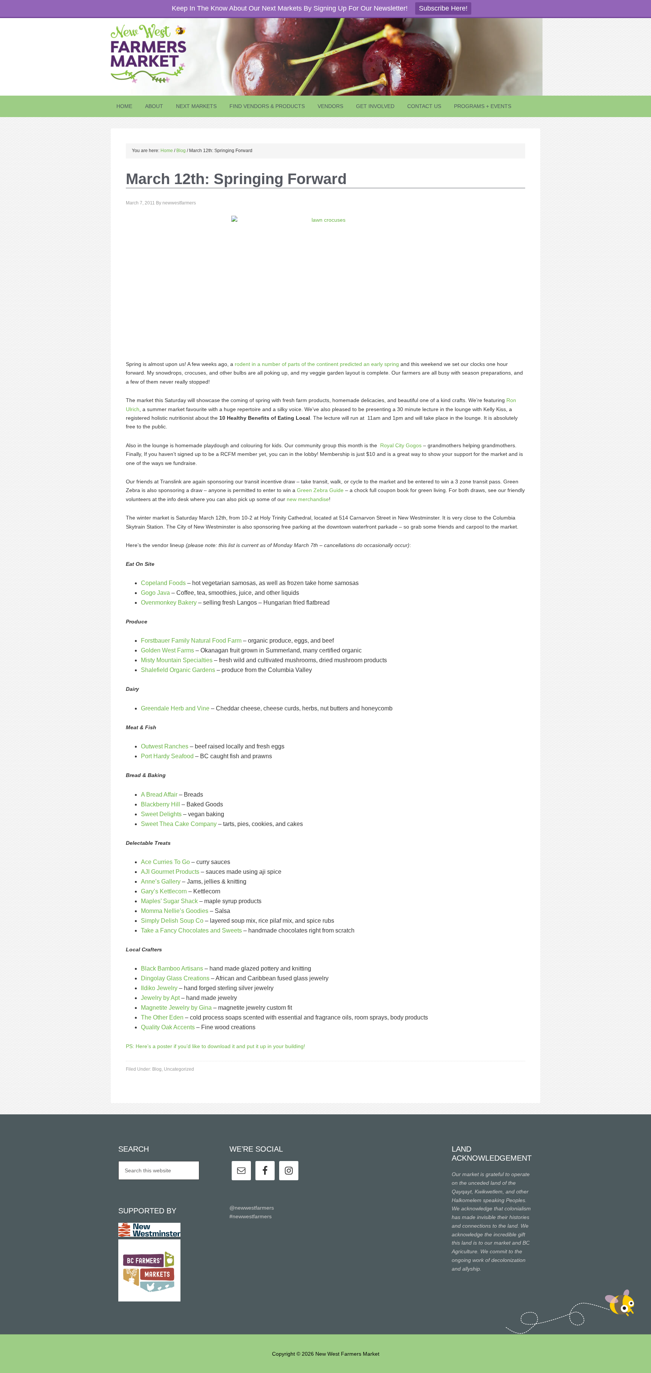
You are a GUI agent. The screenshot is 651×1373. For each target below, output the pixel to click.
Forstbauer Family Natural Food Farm (191, 640)
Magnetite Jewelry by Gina (176, 1007)
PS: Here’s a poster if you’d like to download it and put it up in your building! (215, 1046)
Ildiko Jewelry (159, 988)
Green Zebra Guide (320, 490)
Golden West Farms (168, 650)
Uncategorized (179, 1069)
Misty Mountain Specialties (177, 660)
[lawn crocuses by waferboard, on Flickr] (325, 283)
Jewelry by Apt (160, 998)
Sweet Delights (162, 814)
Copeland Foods (163, 583)
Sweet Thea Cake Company (179, 824)
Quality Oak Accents (168, 1027)
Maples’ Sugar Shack (170, 901)
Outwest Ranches (164, 746)
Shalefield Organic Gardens (178, 670)
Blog (157, 1069)
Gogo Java (155, 593)
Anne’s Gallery (160, 881)
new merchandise (308, 499)
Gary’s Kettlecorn (164, 891)
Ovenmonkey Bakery (169, 602)
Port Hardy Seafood (168, 756)
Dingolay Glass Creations (176, 978)
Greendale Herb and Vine (175, 708)
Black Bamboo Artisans (172, 968)
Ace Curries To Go (165, 862)
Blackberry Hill (160, 804)
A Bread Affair (159, 794)
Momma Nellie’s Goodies (174, 911)
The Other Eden (163, 1017)
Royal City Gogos (401, 445)
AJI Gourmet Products (170, 872)
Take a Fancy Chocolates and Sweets (191, 930)
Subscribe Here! (443, 8)
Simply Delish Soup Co (173, 920)
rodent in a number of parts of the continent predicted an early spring (316, 364)
